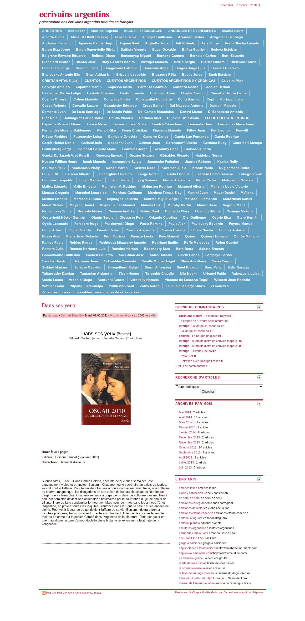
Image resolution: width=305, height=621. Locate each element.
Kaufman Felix (54, 168)
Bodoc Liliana (87, 68)
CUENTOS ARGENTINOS (126, 81)
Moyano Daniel (82, 205)
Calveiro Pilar (232, 81)
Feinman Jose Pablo (129, 124)
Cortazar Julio (231, 99)
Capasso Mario (120, 87)
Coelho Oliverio (54, 99)
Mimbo (214, 592)
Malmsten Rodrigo (157, 186)
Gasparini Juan (120, 143)
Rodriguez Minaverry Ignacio (122, 242)
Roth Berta (184, 249)
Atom (71, 592)
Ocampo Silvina (208, 211)
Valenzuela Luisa (245, 273)
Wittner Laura (53, 286)
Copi (210, 99)
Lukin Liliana (119, 180)
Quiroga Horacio (214, 236)
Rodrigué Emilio (165, 242)
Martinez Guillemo (127, 193)
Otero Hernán (248, 217)
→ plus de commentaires (191, 366)
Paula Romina (151, 224)
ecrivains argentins (74, 13)
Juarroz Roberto (198, 161)
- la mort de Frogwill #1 (206, 316)
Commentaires (83, 592)
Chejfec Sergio (193, 93)
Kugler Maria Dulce (234, 168)
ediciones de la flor (191, 508)
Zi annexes (220, 286)
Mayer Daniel (224, 193)
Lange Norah (148, 174)
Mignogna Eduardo (122, 199)
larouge (53, 315)
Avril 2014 (185, 417)
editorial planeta (189, 523)
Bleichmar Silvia (244, 62)
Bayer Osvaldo (164, 49)
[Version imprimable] (154, 315)
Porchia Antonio (232, 230)
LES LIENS (50, 174)
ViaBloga (194, 592)
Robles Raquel (81, 242)
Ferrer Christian (134, 130)
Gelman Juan (149, 143)
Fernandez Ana (200, 124)
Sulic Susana (238, 267)
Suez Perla (213, 267)
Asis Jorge (210, 43)
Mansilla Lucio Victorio (229, 186)
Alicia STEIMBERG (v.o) (89, 37)
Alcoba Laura (233, 31)
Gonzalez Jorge (134, 149)
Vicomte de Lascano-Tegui (186, 280)
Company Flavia (117, 99)
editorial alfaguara (191, 518)
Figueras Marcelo (167, 130)
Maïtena (247, 193)
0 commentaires (121, 315)
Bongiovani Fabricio (120, 68)
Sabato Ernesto (211, 249)
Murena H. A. (151, 205)
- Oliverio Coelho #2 (197, 351)
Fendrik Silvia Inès (167, 124)
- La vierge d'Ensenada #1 (196, 331)
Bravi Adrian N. (98, 74)
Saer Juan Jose (131, 255)
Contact (255, 5)
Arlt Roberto (185, 43)
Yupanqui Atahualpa (86, 286)
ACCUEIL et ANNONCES (143, 31)
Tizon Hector (129, 273)
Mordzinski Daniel (237, 199)
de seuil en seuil (189, 498)
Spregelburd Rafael (123, 267)
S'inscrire (241, 5)
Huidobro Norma (208, 155)
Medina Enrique (55, 199)
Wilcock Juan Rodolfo (232, 280)
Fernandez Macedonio (236, 124)
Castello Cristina (100, 93)
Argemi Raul (129, 43)
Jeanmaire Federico (163, 161)
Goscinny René (165, 149)
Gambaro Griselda (122, 136)
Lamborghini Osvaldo (114, 174)
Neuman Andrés (121, 211)
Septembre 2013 (190, 452)
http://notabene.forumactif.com (198, 548)
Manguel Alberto (191, 186)
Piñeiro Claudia (173, 230)
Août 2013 (185, 457)
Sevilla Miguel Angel (158, 261)
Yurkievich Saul (121, 286)
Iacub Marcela (94, 161)
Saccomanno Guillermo (61, 255)
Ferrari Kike (106, 130)
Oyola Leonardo (55, 224)
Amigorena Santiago (226, 37)
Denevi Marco (191, 112)
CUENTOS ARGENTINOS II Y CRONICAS (183, 81)
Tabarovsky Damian (58, 273)
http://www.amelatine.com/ (196, 553)
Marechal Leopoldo (91, 193)
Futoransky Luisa (87, 136)
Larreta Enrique (177, 174)
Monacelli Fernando (201, 199)
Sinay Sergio (222, 261)
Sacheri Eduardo (99, 255)
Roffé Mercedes (196, 242)
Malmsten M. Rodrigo (119, 186)
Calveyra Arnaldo (56, 87)
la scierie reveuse (190, 568)
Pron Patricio (114, 236)
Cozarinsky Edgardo (120, 105)
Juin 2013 (185, 467)
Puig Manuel (169, 236)
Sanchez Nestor (55, 261)
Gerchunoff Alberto (181, 143)
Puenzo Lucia (142, 236)
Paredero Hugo (86, 224)
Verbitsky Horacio (144, 280)
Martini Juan (198, 193)
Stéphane (257, 592)
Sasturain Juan (86, 261)
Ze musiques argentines (185, 286)
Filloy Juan (196, 130)
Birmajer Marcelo (154, 62)
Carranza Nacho (185, 87)
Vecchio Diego (80, 280)
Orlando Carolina (163, 217)
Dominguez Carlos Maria (83, 118)
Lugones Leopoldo (57, 180)
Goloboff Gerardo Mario (97, 149)
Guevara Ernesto (109, 155)
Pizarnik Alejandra (140, 230)
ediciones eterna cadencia (196, 513)
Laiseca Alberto (78, 174)
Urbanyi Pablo (214, 273)
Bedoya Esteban (224, 49)
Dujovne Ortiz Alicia (183, 118)
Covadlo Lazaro (85, 105)
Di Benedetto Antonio (225, 112)
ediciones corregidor (192, 503)
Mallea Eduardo (54, 186)
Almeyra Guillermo (157, 37)
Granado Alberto (197, 149)
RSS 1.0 (51, 592)
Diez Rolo (50, 118)
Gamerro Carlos (155, 136)
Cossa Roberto (54, 105)
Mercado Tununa (87, 199)
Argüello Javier (157, 43)
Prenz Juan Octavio (82, 236)
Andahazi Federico (57, 43)
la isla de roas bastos (192, 563)
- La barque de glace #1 (200, 336)
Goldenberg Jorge (57, 149)
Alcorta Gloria (53, 37)
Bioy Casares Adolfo (118, 62)
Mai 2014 (185, 412)
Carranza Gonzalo (152, 87)
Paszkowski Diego (119, 224)
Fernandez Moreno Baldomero (66, 130)
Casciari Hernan (217, 87)
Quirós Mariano (246, 236)
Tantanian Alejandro (96, 273)
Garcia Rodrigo (226, 136)
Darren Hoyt (231, 592)
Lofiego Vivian (250, 174)
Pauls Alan (177, 224)
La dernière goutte (191, 558)
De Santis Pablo (119, 112)
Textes (98, 592)
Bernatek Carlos (203, 56)
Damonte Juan (54, 112)
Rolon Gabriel (226, 242)
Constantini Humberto (154, 99)
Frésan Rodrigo (54, 136)
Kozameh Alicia (174, 168)
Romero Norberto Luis (88, 249)
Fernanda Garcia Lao (193, 533)
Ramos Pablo (53, 242)
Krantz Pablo (202, 168)
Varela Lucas (52, 280)
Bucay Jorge (192, 74)
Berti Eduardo (233, 56)
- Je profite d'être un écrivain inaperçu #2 (211, 341)
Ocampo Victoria (240, 211)
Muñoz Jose (207, 205)
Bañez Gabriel (193, 49)
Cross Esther (153, 105)
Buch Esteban (219, 74)
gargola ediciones (190, 543)
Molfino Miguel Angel (161, 199)
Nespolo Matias (90, 211)
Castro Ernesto (132, 93)
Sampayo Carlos (218, 255)
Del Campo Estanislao (156, 112)
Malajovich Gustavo (238, 180)
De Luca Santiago (86, 112)
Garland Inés (91, 143)
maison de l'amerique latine (197, 583)
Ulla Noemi (188, 273)
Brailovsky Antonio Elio (61, 74)
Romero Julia (53, 249)
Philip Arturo (52, 230)
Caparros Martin (89, 87)
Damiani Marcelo (222, 105)
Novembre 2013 (189, 442)
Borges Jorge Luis (190, 68)
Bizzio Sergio (184, 62)
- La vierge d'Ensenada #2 (201, 326)
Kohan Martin (117, 168)
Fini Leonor (220, 130)
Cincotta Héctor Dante (229, 93)
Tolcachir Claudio (159, 273)
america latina (188, 488)
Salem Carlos (188, 255)
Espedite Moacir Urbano (61, 124)
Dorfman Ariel (150, 118)
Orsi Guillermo (194, 217)
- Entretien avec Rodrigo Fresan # (201, 361)
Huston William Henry (59, 161)
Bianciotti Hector (56, 62)
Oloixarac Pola (131, 217)
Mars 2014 (186, 422)
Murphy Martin (179, 205)
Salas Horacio (161, 255)
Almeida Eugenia (104, 31)
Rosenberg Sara (157, 249)
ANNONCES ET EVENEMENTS (192, 31)
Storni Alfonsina (158, 267)
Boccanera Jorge (56, 68)
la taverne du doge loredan (196, 573)
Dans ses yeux (59, 305)
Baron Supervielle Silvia (95, 49)
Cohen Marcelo (85, 99)
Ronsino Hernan (125, 249)
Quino (190, 236)
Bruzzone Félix (164, 74)
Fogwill (242, 130)
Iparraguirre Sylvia (126, 161)
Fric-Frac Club (188, 538)
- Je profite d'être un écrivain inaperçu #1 (211, 346)
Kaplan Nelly (227, 161)
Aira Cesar (76, 31)
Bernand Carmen (170, 56)
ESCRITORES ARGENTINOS (227, 118)
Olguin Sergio (102, 217)
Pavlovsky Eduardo (207, 224)
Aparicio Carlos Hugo (96, 43)
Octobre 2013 (188, 447)
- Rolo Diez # (187, 356)
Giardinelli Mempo (247, 143)
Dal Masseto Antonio (186, 105)
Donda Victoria (121, 118)
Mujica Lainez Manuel (117, 205)
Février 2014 (187, 427)
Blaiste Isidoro (213, 62)
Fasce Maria (97, 124)
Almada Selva (125, 37)
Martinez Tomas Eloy (165, 193)
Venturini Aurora (111, 280)
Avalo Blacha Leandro (242, 43)
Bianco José (86, 62)
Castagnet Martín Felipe (61, 93)
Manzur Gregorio (55, 193)
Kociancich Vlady (85, 168)
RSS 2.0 (62, 592)
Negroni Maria (234, 205)
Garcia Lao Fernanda (191, 136)
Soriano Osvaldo (88, 267)
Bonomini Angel (156, 68)
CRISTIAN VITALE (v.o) (60, 81)
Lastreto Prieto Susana (214, 174)
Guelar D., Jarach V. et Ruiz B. (66, 155)
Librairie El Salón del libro (196, 578)
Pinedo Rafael (108, 230)
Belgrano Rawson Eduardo (64, 56)
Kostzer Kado (145, 168)
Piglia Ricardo (79, 230)
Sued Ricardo (188, 267)
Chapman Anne (162, 93)
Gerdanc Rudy (215, 143)
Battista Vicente (133, 49)
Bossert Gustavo (225, 68)
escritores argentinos (192, 528)
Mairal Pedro (206, 180)
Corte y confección (191, 493)
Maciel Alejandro (176, 180)
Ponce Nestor (202, 230)
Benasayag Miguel (136, 56)
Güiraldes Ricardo (174, 155)
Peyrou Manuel (241, 224)
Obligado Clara (177, 211)
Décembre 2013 (189, 437)
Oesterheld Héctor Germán (63, 217)
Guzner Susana (141, 155)
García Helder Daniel (58, 143)
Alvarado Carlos (191, 37)
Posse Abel (51, 236)
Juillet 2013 (186, 462)
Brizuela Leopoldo (131, 74)
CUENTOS (93, 81)
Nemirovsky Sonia (56, 211)
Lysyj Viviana (146, 180)
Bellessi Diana (103, 56)
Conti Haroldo (189, 99)
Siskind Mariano (55, 267)
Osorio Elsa (221, 217)
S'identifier (226, 5)
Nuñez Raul (149, 211)
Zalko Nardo (150, 286)
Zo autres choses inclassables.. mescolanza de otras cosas (90, 292)
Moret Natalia (53, 205)
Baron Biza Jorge (56, 49)
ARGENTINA (52, 31)
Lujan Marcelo (90, 180)
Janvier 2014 (187, 432)
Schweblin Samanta (120, 261)
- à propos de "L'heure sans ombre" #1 (204, 321)
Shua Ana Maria (193, 261)
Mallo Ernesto (84, 186)
